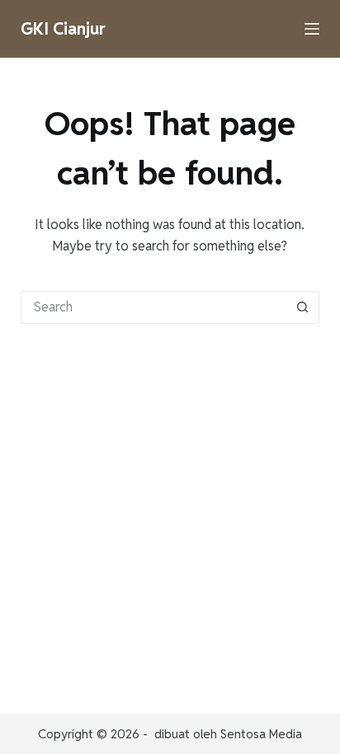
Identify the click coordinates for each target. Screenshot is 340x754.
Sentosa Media (261, 734)
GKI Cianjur (63, 29)
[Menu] (312, 28)
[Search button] (302, 307)
